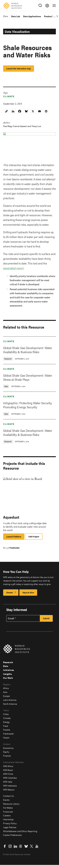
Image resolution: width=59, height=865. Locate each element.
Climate (8, 96)
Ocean (6, 737)
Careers (7, 815)
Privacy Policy (10, 823)
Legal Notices (9, 827)
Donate (9, 592)
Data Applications (32, 16)
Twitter (31, 846)
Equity (6, 751)
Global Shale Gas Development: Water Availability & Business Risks (27, 349)
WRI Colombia (10, 777)
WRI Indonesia (10, 785)
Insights (7, 673)
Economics (8, 747)
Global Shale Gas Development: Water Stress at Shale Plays (27, 377)
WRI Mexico (8, 789)
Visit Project (33, 536)
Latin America (10, 699)
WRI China (8, 773)
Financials (8, 811)
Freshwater (14, 547)
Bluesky (26, 846)
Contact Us (8, 795)
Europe (6, 695)
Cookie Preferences (12, 834)
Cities (6, 714)
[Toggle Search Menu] (40, 5)
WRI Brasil (8, 770)
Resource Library (11, 803)
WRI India (7, 781)
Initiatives (8, 669)
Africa (6, 688)
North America (10, 703)
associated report (13, 268)
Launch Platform (15, 537)
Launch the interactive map (18, 68)
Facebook (4, 846)
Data (5, 17)
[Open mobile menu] (54, 5)
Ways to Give (28, 592)
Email (11, 618)
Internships (8, 819)
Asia (5, 692)
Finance (7, 755)
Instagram (10, 846)
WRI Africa (8, 766)
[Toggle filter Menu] (47, 5)
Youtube (36, 846)
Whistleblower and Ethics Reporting (20, 831)
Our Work (8, 677)
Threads (20, 846)
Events (6, 799)
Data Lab (15, 16)
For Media (8, 807)
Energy (6, 721)
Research (8, 662)
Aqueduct (11, 517)
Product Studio (51, 16)
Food (5, 725)
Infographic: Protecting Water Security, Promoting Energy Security (27, 405)
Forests (6, 729)
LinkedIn (15, 846)
